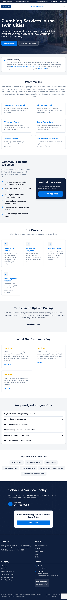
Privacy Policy (48, 595)
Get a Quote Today (33, 324)
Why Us (4, 569)
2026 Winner (62, 1)
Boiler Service (50, 462)
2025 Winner (53, 1)
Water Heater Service (34, 462)
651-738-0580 (7, 1)
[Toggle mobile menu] (64, 7)
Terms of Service (54, 595)
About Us (4, 566)
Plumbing (38, 548)
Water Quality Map (7, 574)
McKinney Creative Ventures (17, 596)
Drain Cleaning (16, 462)
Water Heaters (39, 551)
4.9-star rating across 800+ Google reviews (25, 67)
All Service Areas (7, 577)
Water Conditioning (10, 468)
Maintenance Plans (28, 468)
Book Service (9, 43)
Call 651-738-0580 (28, 43)
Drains (37, 557)
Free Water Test (6, 580)
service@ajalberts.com (22, 1)
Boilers (37, 554)
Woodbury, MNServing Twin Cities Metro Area (48, 575)
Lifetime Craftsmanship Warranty (33, 474)
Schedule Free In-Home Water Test (51, 468)
